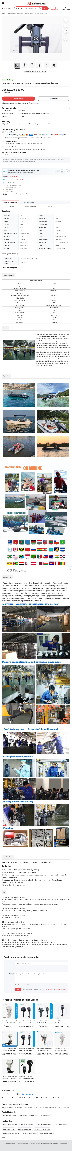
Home (3, 13)
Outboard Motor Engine (29, 1133)
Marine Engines (29, 13)
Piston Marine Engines (9, 1115)
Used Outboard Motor (24, 1129)
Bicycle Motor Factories (10, 1124)
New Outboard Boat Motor (11, 1133)
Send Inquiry (18, 98)
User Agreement (46, 1143)
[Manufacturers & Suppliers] (36, 3)
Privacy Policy (63, 1143)
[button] (64, 206)
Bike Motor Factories (27, 1124)
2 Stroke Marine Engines (41, 13)
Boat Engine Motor (8, 1129)
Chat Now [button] (54, 99)
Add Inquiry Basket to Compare (36, 72)
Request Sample (34, 103)
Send (17, 989)
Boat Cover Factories (61, 1124)
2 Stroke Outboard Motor (26, 1098)
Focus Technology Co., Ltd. (24, 1143)
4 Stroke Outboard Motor (43, 1098)
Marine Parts (20, 13)
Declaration (55, 1143)
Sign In (5, 194)
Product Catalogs (28, 1094)
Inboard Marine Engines (27, 1115)
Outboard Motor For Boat (42, 1129)
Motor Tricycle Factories (44, 1124)
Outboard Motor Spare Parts (61, 1098)
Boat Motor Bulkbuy (46, 1133)
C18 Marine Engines (44, 1115)
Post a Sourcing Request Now (56, 989)
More (3, 1137)
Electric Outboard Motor (9, 1098)
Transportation (11, 13)
